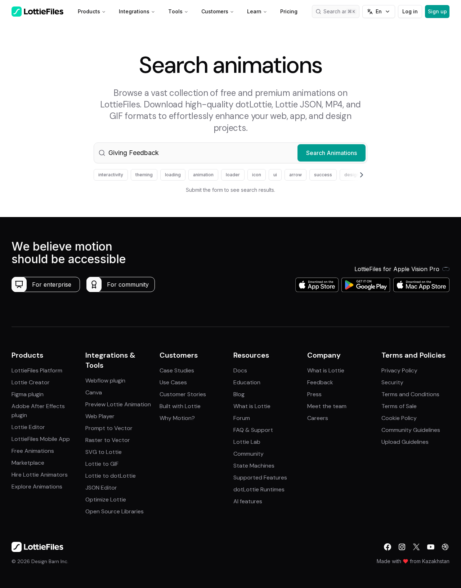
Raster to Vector (107, 440)
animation (203, 174)
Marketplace (28, 463)
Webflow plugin (105, 380)
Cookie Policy (399, 418)
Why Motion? (177, 418)
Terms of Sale (399, 406)
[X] (416, 547)
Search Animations (331, 152)
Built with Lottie (180, 406)
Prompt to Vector (109, 428)
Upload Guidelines (405, 442)
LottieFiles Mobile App (41, 439)
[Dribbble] (445, 547)
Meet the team (326, 406)
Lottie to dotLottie (110, 475)
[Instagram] (402, 547)
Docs (240, 370)
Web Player (100, 416)
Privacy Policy (399, 370)
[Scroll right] (353, 175)
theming (144, 174)
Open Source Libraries (114, 511)
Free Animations (33, 451)
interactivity (110, 174)
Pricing (288, 11)
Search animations (341, 11)
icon (256, 174)
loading (173, 174)
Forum (241, 418)
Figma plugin (28, 394)
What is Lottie (251, 406)
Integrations (134, 11)
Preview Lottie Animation (118, 404)
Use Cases (173, 382)
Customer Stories (183, 394)
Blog (239, 394)
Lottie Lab (246, 442)
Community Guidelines (410, 430)
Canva (93, 392)
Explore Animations (37, 486)
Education (246, 382)
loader (233, 174)
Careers (317, 418)
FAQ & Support (253, 430)
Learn (254, 11)
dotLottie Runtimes (259, 489)
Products (89, 11)
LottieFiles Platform (37, 370)
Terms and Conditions (410, 394)
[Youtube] (430, 547)
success (323, 174)
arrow (295, 174)
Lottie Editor (28, 427)
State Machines (253, 465)
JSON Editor (101, 487)
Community (248, 453)
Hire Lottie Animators (40, 474)
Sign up (437, 11)
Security (392, 382)
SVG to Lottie (103, 452)
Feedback (320, 382)
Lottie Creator (31, 382)
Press (314, 394)
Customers (214, 11)
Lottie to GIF (101, 464)
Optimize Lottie (105, 499)
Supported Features (260, 477)
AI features (247, 501)
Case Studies (177, 370)
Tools (175, 11)
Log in (410, 11)
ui (275, 174)
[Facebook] (387, 547)
